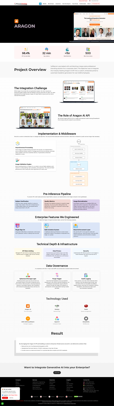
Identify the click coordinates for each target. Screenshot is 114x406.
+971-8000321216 (89, 387)
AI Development (37, 385)
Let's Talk (57, 372)
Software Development (38, 383)
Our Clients (69, 385)
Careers (17, 383)
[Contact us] (2, 403)
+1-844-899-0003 (89, 382)
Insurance (51, 387)
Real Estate (52, 382)
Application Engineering (39, 382)
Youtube (70, 396)
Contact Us (96, 3)
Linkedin (44, 396)
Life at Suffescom (20, 385)
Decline (11, 397)
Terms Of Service (67, 403)
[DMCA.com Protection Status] (78, 396)
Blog (67, 382)
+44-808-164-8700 (89, 383)
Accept (5, 397)
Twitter (53, 396)
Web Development (37, 388)
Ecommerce (52, 388)
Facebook (35, 396)
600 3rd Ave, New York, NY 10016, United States (91, 391)
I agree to (10, 395)
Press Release (69, 390)
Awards (68, 388)
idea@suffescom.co (90, 388)
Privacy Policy (73, 403)
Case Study (75, 3)
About (17, 382)
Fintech (51, 383)
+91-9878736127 (89, 385)
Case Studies (69, 383)
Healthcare (52, 385)
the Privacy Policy (13, 395)
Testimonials (82, 3)
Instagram (61, 396)
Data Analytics (36, 387)
